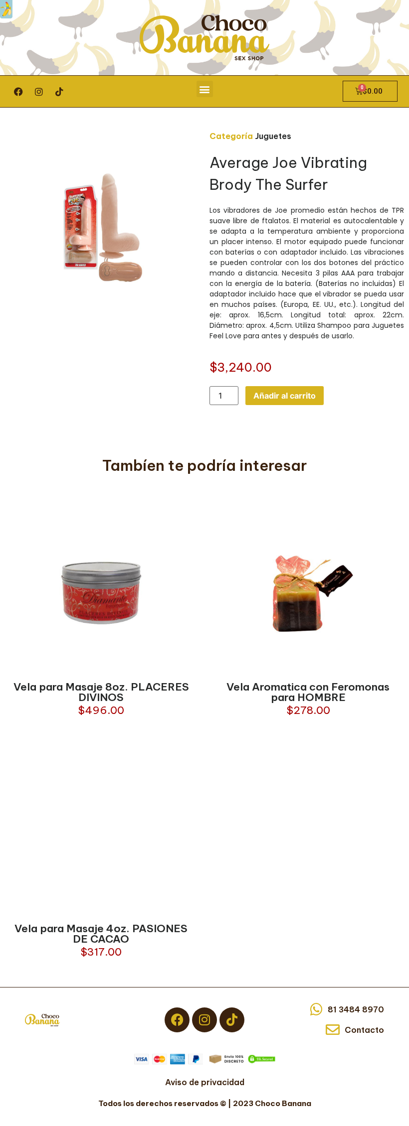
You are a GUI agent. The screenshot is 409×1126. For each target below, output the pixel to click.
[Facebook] (18, 92)
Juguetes (273, 136)
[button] (205, 89)
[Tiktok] (59, 92)
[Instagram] (39, 92)
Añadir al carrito (284, 396)
